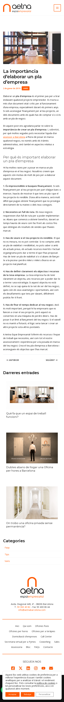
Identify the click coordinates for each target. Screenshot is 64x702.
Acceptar (12, 694)
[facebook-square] (13, 668)
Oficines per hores (18, 631)
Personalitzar (44, 694)
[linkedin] (28, 668)
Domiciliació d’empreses (24, 636)
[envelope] (51, 668)
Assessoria (16, 646)
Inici (17, 625)
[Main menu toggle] (57, 7)
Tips (7, 554)
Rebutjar (27, 694)
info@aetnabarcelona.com (32, 609)
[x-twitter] (21, 668)
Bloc (28, 646)
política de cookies (46, 683)
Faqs (7, 547)
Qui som (27, 625)
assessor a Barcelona (14, 136)
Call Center (46, 636)
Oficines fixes (42, 625)
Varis (25, 88)
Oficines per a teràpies (43, 631)
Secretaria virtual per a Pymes (20, 641)
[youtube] (43, 668)
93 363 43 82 (23, 606)
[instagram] (36, 668)
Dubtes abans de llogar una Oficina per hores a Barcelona (29, 469)
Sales (56, 641)
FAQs (37, 646)
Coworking (44, 641)
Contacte (48, 646)
